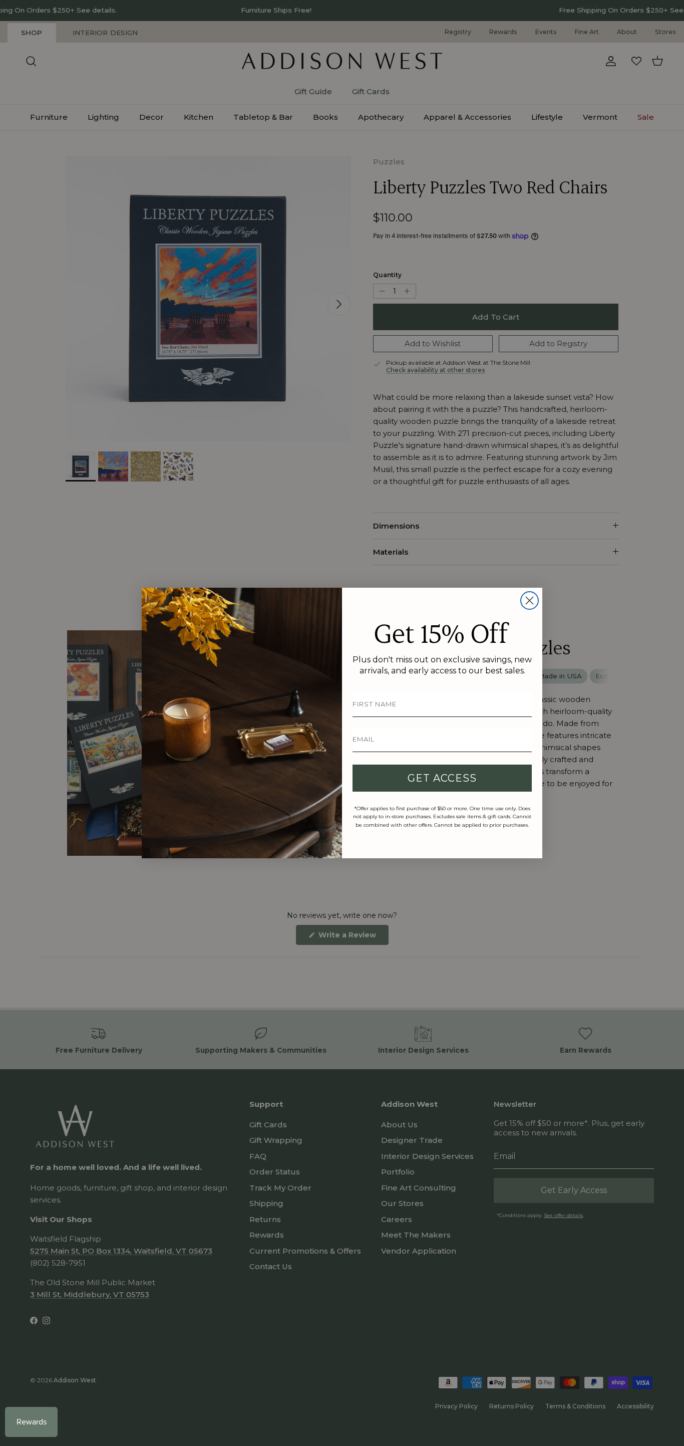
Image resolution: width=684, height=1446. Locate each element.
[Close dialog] (529, 600)
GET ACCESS (442, 778)
